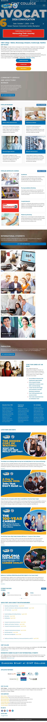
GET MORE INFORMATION (8, 96)
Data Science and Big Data (10, 635)
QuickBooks (24, 175)
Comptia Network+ (25, 202)
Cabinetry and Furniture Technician (12, 625)
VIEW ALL (43, 589)
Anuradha (32, 594)
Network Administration (32, 152)
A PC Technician (8, 611)
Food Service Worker (31, 123)
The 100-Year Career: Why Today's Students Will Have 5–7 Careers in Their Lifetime (20, 537)
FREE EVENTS (23, 69)
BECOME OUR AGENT (7, 335)
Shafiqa (9, 594)
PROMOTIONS (23, 65)
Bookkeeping (7, 619)
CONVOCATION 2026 (23, 61)
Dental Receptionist (8, 633)
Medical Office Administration (10, 123)
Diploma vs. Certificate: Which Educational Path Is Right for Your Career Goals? (19, 576)
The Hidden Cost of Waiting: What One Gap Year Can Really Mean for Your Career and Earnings (23, 462)
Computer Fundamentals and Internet (12, 623)
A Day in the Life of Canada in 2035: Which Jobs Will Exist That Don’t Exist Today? (20, 500)
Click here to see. (4, 651)
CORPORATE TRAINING (7, 312)
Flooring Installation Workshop (28, 189)
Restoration (7, 617)
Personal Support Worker (9, 152)
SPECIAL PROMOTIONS (7, 290)
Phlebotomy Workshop (26, 215)
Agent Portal (5, 716)
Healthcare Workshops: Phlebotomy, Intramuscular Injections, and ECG (19, 639)
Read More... (3, 469)
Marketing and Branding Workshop (11, 607)
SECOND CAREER (6, 268)
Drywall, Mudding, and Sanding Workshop (13, 615)
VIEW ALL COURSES (41, 172)
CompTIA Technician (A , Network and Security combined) (16, 609)
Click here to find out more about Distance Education (24, 37)
